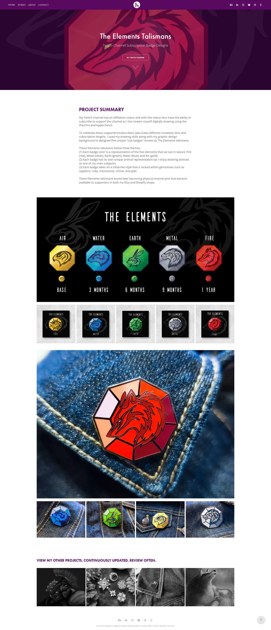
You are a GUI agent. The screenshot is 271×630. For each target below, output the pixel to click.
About (32, 4)
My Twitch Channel (135, 57)
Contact (43, 4)
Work (11, 4)
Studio (22, 4)
